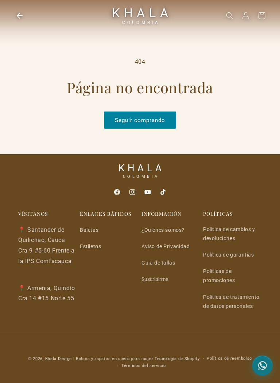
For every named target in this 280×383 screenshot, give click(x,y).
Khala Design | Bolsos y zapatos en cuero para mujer (99, 358)
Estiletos (90, 246)
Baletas (89, 230)
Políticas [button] (218, 214)
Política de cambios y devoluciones (229, 233)
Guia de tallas (158, 263)
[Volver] (20, 16)
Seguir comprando (140, 120)
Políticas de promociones (219, 275)
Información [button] (161, 214)
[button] (230, 16)
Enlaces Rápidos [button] (106, 214)
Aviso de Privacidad (165, 246)
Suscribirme (154, 279)
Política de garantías (228, 255)
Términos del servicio (143, 365)
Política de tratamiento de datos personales (231, 301)
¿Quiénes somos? (162, 230)
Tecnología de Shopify (177, 358)
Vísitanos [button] (33, 214)
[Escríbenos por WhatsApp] (262, 365)
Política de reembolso (229, 358)
